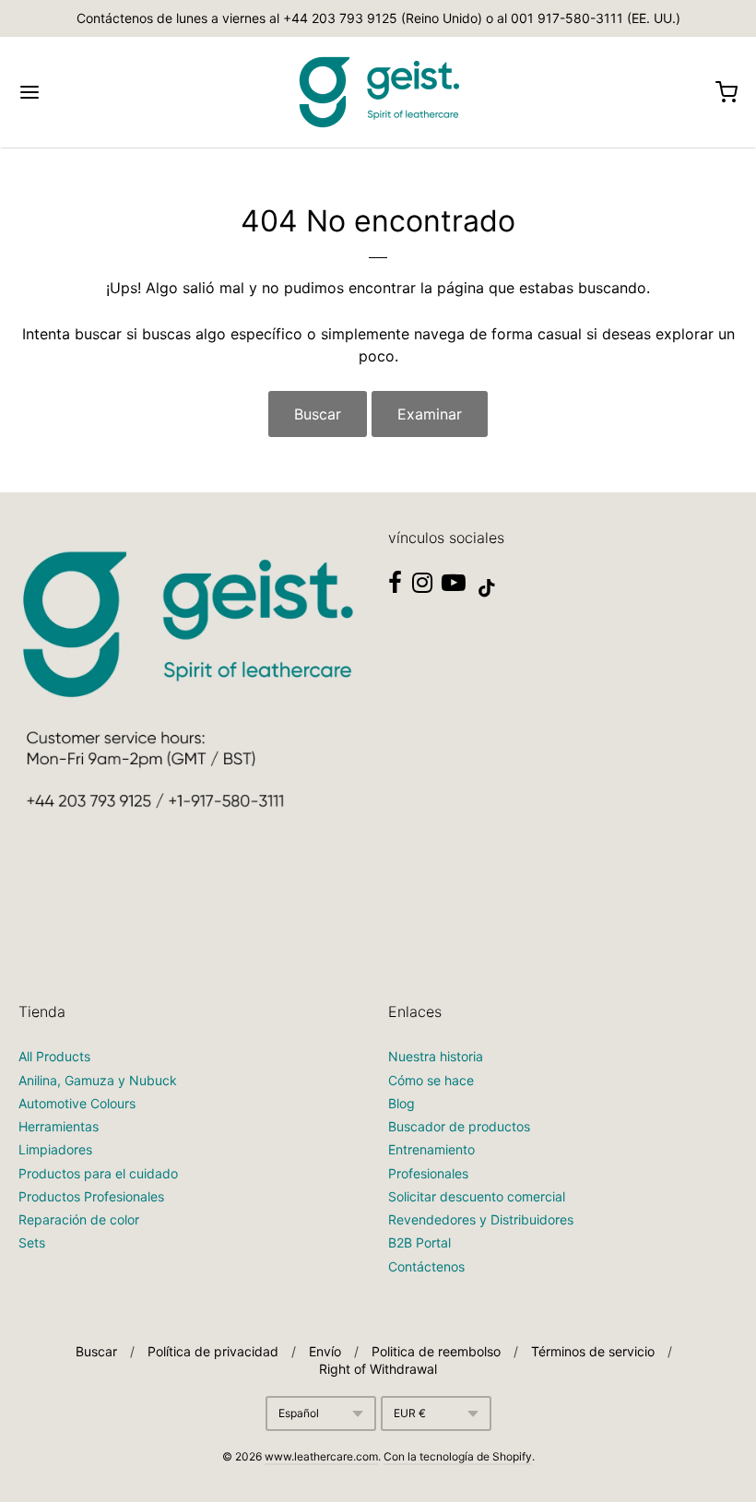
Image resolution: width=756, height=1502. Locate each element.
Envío (325, 1351)
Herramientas (58, 1126)
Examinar (429, 414)
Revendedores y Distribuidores (480, 1219)
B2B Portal (419, 1242)
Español (298, 1413)
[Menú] (90, 92)
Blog (401, 1103)
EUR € (410, 1413)
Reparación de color (78, 1219)
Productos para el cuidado (98, 1173)
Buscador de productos (459, 1126)
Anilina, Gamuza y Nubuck (97, 1080)
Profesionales (428, 1173)
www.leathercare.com (321, 1456)
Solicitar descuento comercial (476, 1196)
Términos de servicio (593, 1351)
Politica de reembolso (436, 1351)
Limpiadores (55, 1149)
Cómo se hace (431, 1080)
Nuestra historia (435, 1056)
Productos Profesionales (91, 1196)
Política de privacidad (213, 1351)
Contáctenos (426, 1266)
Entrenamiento (431, 1149)
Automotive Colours (77, 1103)
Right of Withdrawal (378, 1369)
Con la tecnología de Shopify (458, 1456)
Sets (31, 1242)
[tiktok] (487, 588)
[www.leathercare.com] (378, 92)
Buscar (317, 414)
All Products (54, 1056)
